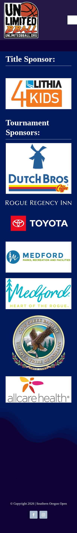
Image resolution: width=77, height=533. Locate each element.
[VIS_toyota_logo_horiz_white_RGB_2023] (38, 212)
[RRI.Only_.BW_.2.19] (38, 202)
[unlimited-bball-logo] (21, 4)
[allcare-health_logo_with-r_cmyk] (38, 378)
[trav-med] (38, 280)
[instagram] (43, 515)
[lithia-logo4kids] (38, 80)
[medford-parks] (38, 243)
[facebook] (34, 515)
